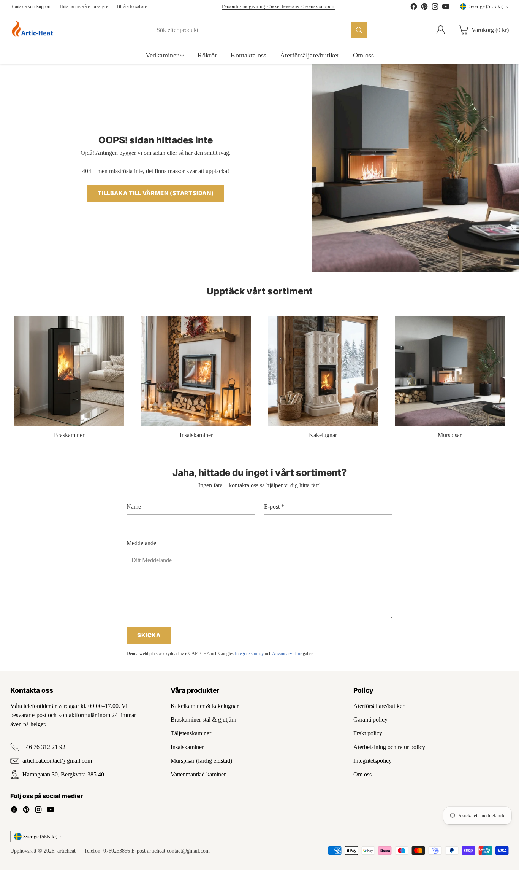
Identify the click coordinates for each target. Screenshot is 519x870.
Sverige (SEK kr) (486, 6)
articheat (66, 851)
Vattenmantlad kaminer (198, 774)
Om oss (362, 774)
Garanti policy (370, 719)
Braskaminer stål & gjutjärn (203, 719)
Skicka (149, 635)
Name (134, 506)
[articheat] (34, 29)
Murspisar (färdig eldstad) (201, 760)
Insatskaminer (187, 747)
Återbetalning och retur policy (389, 747)
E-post (274, 506)
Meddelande (141, 543)
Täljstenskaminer (191, 733)
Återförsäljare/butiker (378, 706)
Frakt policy (367, 733)
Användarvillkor (287, 653)
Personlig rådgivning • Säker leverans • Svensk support (278, 6)
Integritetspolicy (250, 653)
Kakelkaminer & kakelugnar (205, 706)
